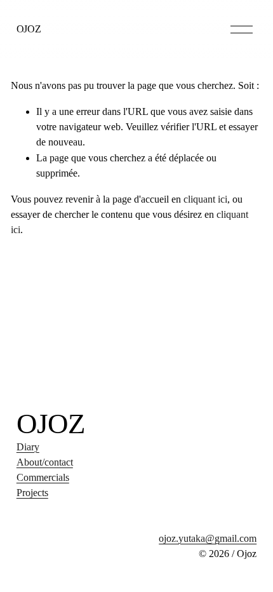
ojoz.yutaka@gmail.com (207, 538)
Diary (28, 447)
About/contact (45, 462)
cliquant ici (205, 199)
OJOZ (29, 29)
